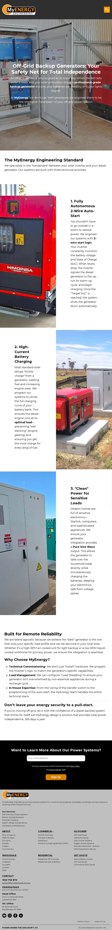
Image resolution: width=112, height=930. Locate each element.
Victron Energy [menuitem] (8, 859)
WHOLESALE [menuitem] (9, 855)
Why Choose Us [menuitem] (8, 835)
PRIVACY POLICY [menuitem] (83, 922)
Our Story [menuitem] (6, 840)
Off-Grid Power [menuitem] (80, 835)
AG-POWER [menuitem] (80, 831)
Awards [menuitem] (5, 843)
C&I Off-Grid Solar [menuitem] (45, 835)
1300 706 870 (9, 880)
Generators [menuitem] (42, 840)
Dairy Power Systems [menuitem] (83, 840)
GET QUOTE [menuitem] (80, 855)
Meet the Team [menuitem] (8, 838)
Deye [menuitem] (4, 870)
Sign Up (56, 777)
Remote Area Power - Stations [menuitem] (86, 846)
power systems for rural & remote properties (52, 802)
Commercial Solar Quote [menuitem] (84, 864)
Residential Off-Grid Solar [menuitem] (48, 859)
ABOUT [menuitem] (6, 831)
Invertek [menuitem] (5, 867)
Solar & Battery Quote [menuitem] (83, 859)
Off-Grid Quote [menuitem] (80, 862)
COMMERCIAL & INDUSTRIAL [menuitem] (48, 831)
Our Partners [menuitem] (7, 849)
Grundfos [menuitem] (6, 864)
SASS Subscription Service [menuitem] (85, 849)
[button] (107, 9)
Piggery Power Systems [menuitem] (84, 843)
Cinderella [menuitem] (6, 862)
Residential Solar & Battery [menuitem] (49, 862)
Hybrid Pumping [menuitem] (81, 838)
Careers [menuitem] (5, 846)
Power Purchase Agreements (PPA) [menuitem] (53, 843)
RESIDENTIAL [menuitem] (45, 855)
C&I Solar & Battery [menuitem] (46, 838)
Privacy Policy (75, 766)
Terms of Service (55, 770)
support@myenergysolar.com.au (16, 883)
